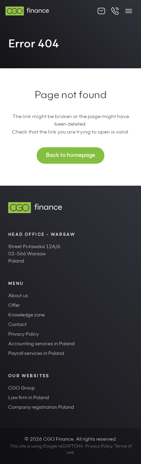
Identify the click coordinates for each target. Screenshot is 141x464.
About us (18, 296)
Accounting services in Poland (41, 344)
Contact (17, 325)
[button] (129, 11)
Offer (14, 305)
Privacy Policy (23, 334)
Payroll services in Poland (36, 353)
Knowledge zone (26, 315)
